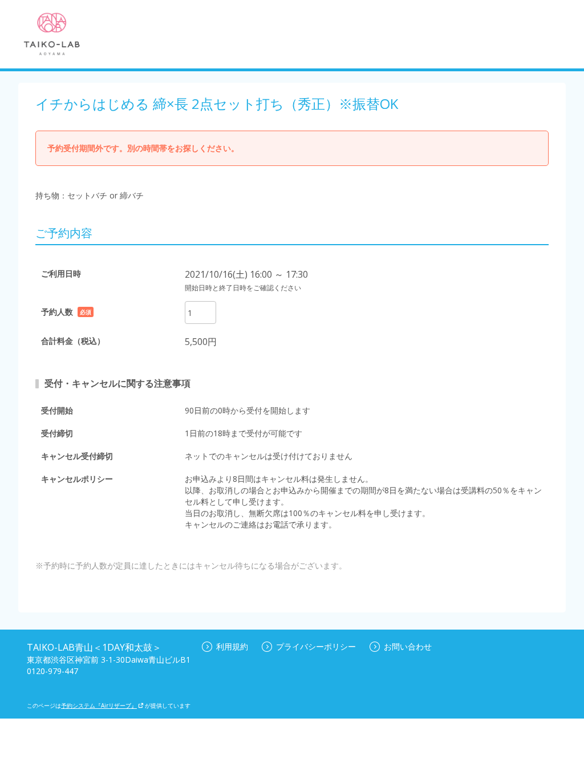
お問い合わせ (408, 646)
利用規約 (232, 646)
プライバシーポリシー (316, 646)
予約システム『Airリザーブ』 (99, 705)
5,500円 (201, 341)
